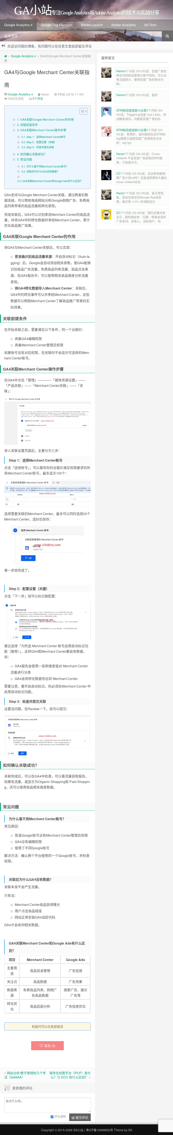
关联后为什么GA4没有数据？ (42, 171)
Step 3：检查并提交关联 (40, 147)
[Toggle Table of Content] (81, 111)
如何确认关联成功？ (33, 154)
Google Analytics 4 (18, 24)
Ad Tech (150, 24)
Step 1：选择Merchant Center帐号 (45, 137)
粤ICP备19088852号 (99, 1130)
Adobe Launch (92, 24)
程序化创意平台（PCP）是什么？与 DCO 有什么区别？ (70, 1075)
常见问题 (26, 159)
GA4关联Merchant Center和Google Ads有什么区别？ (52, 181)
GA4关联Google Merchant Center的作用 (47, 119)
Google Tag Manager (56, 24)
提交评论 (81, 1117)
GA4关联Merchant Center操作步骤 (43, 130)
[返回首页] (5, 56)
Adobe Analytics (123, 24)
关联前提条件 (29, 124)
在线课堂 (11, 35)
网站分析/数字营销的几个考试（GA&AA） (25, 1075)
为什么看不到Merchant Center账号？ (47, 166)
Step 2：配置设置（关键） (41, 142)
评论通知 (60, 1116)
